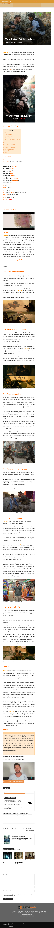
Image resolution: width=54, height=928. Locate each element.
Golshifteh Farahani (13, 815)
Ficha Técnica (8, 134)
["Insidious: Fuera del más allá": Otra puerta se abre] (7, 855)
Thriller (25, 815)
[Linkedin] (10, 48)
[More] (19, 48)
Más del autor (17, 849)
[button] (42, 1)
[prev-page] (3, 866)
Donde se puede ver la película (12, 139)
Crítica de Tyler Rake (8, 132)
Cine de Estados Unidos (24, 813)
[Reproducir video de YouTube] (19, 221)
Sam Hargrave (20, 815)
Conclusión (6, 150)
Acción (9, 813)
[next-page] (5, 866)
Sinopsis (7, 137)
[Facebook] (4, 48)
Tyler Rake (30, 815)
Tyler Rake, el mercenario (9, 147)
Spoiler (5, 152)
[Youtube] (33, 916)
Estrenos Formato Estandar (15, 10)
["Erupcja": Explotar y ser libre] (30, 855)
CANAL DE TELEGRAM (17, 781)
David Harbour (5, 815)
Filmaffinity (5, 202)
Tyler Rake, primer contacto (10, 141)
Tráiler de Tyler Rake (10, 136)
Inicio (4, 10)
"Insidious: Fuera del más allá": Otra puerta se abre (7, 861)
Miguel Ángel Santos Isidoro (11, 42)
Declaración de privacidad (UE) (8, 923)
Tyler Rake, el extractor (8, 149)
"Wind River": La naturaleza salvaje (10, 828)
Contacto (39, 923)
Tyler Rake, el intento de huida (10, 142)
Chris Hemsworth (15, 813)
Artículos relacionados (8, 849)
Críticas (7, 10)
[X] (7, 48)
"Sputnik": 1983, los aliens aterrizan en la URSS (29, 829)
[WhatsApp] (16, 48)
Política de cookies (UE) (19, 923)
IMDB (4, 206)
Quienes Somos (33, 923)
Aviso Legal (27, 923)
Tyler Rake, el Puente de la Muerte (11, 145)
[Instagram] (24, 916)
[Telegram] (13, 48)
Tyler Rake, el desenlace (9, 144)
